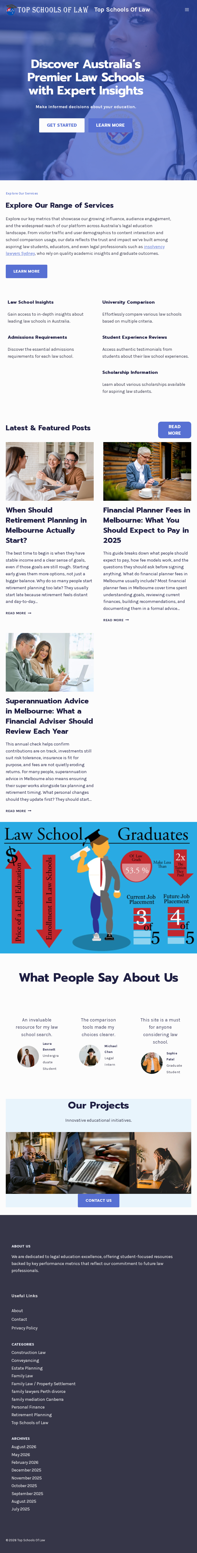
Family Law (22, 1375)
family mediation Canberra (38, 1399)
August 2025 (24, 1501)
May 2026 (21, 1454)
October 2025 (24, 1485)
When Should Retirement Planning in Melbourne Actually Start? (46, 525)
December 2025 (26, 1470)
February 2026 (25, 1462)
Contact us (99, 1200)
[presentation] (50, 471)
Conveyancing (25, 1360)
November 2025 (27, 1478)
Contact (19, 1319)
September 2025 (27, 1493)
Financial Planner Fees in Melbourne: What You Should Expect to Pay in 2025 (146, 525)
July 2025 (21, 1509)
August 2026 (24, 1446)
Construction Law (29, 1352)
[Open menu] (186, 9)
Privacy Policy (24, 1328)
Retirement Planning (32, 1414)
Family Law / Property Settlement (44, 1383)
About (17, 1310)
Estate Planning (27, 1368)
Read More (18, 613)
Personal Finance (28, 1407)
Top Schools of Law (30, 1422)
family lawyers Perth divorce (39, 1391)
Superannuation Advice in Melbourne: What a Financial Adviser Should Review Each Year (49, 716)
